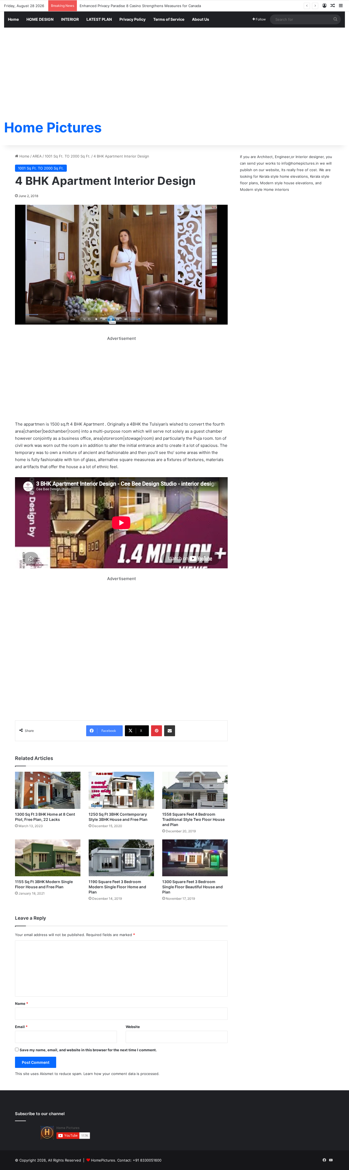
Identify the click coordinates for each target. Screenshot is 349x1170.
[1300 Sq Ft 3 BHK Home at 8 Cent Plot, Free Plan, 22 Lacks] (47, 790)
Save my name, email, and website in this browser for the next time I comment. (88, 1050)
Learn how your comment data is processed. (121, 1073)
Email (21, 1027)
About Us (200, 19)
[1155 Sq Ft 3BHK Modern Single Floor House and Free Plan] (47, 857)
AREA (37, 156)
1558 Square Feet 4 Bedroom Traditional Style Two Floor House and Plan (193, 819)
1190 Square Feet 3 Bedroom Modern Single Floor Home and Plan (117, 886)
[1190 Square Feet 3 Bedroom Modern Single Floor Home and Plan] (121, 857)
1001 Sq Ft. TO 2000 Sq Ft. (68, 156)
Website (133, 1027)
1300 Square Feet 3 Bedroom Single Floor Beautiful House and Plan (192, 886)
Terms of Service (168, 19)
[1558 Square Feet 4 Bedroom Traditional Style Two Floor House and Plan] (195, 790)
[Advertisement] (174, 69)
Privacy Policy (132, 19)
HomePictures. (104, 1160)
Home (13, 19)
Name (21, 1003)
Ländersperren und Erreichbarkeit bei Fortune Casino (125, 6)
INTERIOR (70, 19)
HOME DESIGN (39, 19)
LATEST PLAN (99, 19)
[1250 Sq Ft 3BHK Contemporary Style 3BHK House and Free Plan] (121, 790)
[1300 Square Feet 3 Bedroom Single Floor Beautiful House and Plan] (195, 857)
